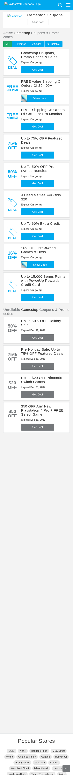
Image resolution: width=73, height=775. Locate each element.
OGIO (11, 751)
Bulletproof (61, 756)
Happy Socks (22, 762)
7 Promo (20, 43)
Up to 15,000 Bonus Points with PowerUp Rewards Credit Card (43, 281)
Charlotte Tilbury (27, 756)
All (7, 43)
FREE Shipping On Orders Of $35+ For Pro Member (43, 112)
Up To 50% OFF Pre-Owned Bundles (38, 169)
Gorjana (45, 756)
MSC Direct (59, 751)
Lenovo (58, 768)
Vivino (9, 756)
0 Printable (53, 43)
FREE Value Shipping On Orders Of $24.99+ (42, 84)
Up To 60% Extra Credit (40, 223)
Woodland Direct (20, 768)
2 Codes (36, 43)
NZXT (23, 751)
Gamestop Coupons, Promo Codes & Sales (39, 55)
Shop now (37, 22)
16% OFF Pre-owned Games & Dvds (38, 250)
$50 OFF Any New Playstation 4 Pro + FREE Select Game (42, 410)
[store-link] (14, 20)
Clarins (54, 762)
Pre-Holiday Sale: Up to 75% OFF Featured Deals (42, 351)
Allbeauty (40, 762)
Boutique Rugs (39, 751)
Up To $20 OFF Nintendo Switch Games (41, 380)
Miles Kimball (41, 768)
